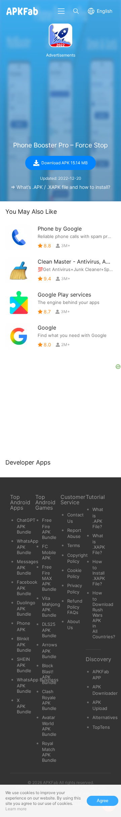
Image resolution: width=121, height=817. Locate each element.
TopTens (101, 727)
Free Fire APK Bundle (49, 528)
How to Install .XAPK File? (98, 572)
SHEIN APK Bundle (24, 664)
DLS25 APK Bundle (49, 629)
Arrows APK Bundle (49, 650)
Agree (102, 800)
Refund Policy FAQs (74, 606)
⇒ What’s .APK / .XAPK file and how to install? (60, 187)
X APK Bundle (24, 705)
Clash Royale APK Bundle (49, 700)
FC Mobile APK (49, 552)
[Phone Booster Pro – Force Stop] (60, 35)
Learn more (16, 808)
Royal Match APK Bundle (49, 752)
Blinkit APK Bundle (24, 644)
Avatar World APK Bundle (49, 726)
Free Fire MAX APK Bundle (49, 578)
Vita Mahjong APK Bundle (51, 606)
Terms (73, 545)
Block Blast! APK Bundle (49, 674)
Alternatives (105, 717)
